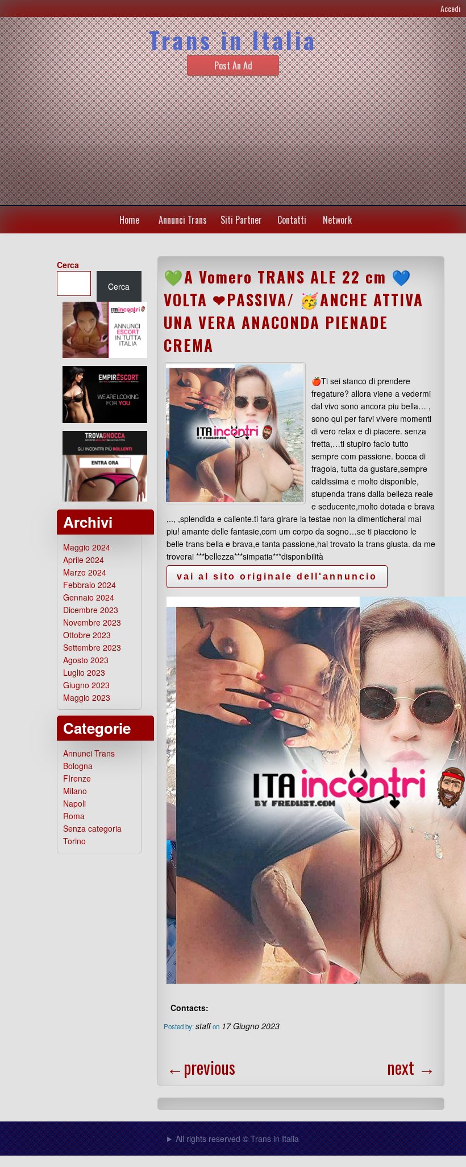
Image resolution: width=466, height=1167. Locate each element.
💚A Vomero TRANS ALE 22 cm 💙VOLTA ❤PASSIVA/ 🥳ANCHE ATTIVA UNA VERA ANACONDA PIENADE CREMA (293, 310)
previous (201, 1067)
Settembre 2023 (92, 647)
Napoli (74, 803)
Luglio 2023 (84, 672)
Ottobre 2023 (87, 634)
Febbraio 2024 (89, 584)
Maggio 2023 (86, 697)
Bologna (78, 765)
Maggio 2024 (86, 547)
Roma (74, 815)
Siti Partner (241, 220)
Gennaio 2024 (88, 597)
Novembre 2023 (92, 622)
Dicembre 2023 (90, 609)
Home (129, 220)
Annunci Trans (183, 220)
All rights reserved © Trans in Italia (237, 1138)
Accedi (450, 8)
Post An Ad (233, 65)
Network (337, 220)
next (411, 1067)
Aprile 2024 (83, 559)
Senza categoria (92, 828)
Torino (74, 841)
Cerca (68, 264)
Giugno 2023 (86, 685)
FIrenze (77, 778)
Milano (75, 790)
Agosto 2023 (86, 659)
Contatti (291, 220)
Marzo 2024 (84, 572)
